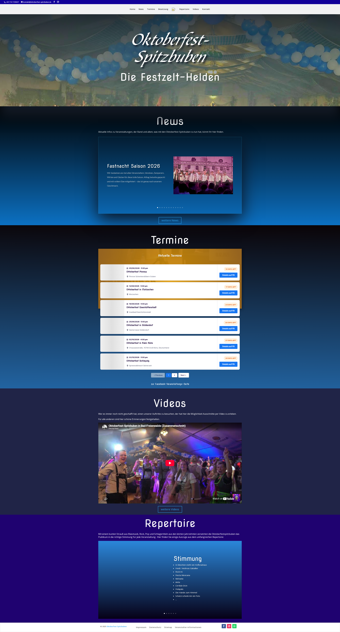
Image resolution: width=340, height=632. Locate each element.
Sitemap (168, 627)
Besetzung (163, 9)
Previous (159, 375)
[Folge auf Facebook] (224, 626)
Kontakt (206, 9)
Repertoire (184, 9)
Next (183, 375)
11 (180, 207)
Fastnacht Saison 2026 (133, 166)
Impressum (141, 627)
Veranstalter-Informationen (188, 627)
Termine (151, 9)
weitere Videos (170, 509)
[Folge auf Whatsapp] (234, 626)
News (141, 9)
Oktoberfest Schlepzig (137, 361)
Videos (196, 9)
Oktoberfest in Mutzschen (140, 289)
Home (132, 9)
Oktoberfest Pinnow (136, 271)
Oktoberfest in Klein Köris (139, 343)
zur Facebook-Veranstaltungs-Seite (170, 384)
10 (177, 207)
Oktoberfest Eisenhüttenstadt (141, 307)
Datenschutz (155, 627)
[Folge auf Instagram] (229, 626)
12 (182, 207)
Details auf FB (228, 275)
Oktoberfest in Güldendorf (139, 325)
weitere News (170, 220)
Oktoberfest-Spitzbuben (116, 626)
